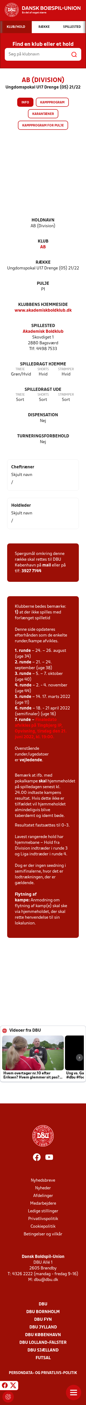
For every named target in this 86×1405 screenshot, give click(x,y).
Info (25, 102)
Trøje (20, 369)
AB (43, 247)
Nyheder (43, 1188)
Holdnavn (43, 220)
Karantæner (43, 114)
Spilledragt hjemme (43, 364)
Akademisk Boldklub (43, 332)
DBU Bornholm (43, 1312)
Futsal (43, 1358)
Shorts (43, 369)
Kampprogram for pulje (43, 125)
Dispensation (43, 415)
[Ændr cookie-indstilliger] (8, 1397)
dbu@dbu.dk (46, 1280)
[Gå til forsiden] (40, 10)
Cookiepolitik (43, 1227)
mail (46, 565)
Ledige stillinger (43, 1211)
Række (43, 263)
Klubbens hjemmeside (43, 305)
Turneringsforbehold (43, 436)
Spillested (43, 326)
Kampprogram (52, 102)
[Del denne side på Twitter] (13, 1386)
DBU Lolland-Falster (43, 1343)
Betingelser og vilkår (43, 1234)
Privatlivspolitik (43, 1219)
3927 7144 (31, 571)
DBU (43, 1304)
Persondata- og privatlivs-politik (43, 1373)
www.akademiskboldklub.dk (43, 311)
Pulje (43, 284)
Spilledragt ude (43, 390)
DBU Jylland (43, 1327)
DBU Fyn (43, 1320)
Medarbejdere (43, 1204)
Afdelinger (43, 1196)
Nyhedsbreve (43, 1181)
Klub (43, 241)
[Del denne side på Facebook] (5, 1386)
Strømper (66, 369)
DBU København (43, 1335)
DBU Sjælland (43, 1350)
